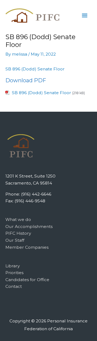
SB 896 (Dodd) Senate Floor (35, 68)
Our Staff (14, 240)
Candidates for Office (27, 279)
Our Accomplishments (29, 226)
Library (12, 265)
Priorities (14, 272)
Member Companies (26, 247)
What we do (18, 219)
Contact (13, 286)
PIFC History (18, 233)
